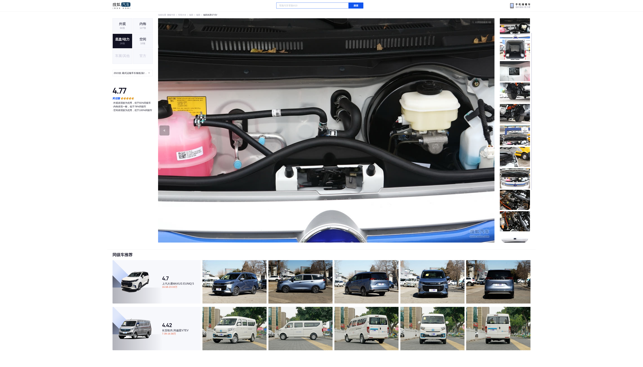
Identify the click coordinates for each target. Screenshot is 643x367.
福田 (191, 15)
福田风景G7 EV (210, 15)
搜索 (356, 5)
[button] (242, 130)
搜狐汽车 (121, 5)
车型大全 (182, 15)
